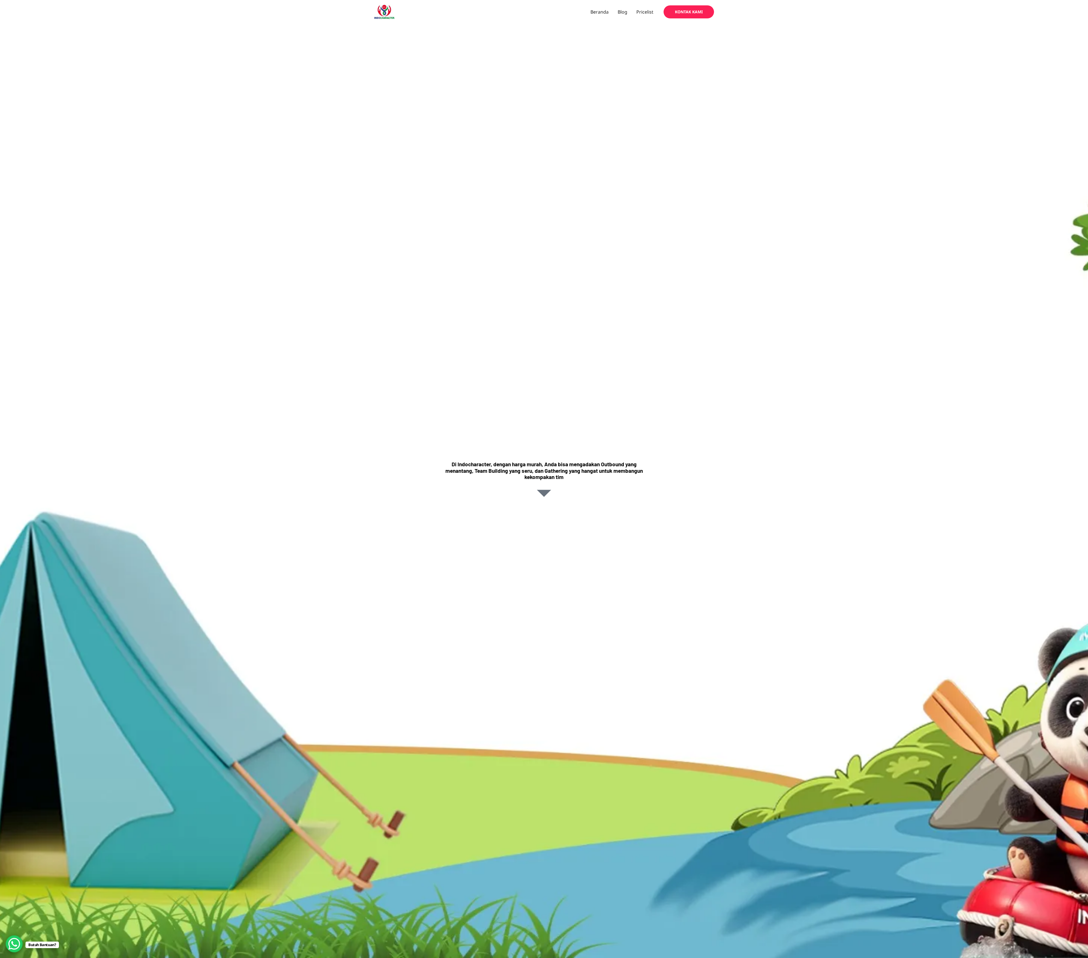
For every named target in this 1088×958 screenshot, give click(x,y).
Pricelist (644, 12)
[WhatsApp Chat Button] (14, 943)
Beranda (599, 12)
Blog (622, 12)
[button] (689, 11)
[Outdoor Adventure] (384, 12)
